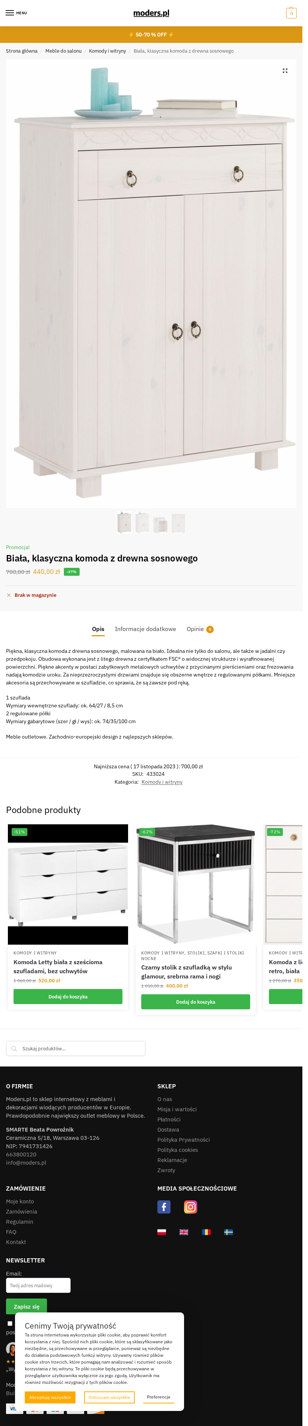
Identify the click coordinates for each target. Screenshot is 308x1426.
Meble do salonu (63, 51)
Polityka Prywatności (183, 1139)
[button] (290, 13)
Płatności (169, 1119)
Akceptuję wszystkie (50, 1397)
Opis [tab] (98, 629)
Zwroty (166, 1170)
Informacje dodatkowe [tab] (145, 629)
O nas (164, 1099)
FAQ (11, 1231)
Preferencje (159, 1397)
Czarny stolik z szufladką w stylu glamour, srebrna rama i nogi (186, 971)
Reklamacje (172, 1160)
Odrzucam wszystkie (109, 1397)
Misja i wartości (177, 1109)
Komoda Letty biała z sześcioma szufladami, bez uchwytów (58, 966)
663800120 (21, 1154)
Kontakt (16, 1241)
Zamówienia (21, 1211)
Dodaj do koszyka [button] (68, 996)
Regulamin (19, 1221)
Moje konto (20, 1201)
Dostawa (168, 1129)
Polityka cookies (177, 1149)
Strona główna (22, 51)
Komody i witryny (107, 51)
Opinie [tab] (199, 629)
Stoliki (196, 953)
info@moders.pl (26, 1162)
